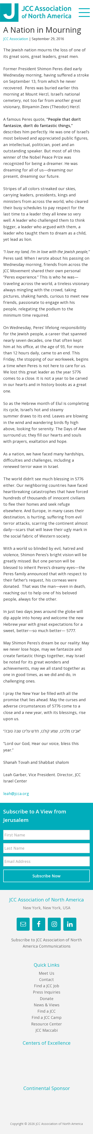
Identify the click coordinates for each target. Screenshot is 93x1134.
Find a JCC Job (46, 985)
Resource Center (46, 1023)
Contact (46, 979)
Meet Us (46, 973)
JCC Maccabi (46, 1030)
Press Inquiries (46, 992)
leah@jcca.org (16, 793)
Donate (46, 998)
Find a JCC (46, 1011)
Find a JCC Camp (47, 1017)
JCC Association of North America (43, 12)
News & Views (46, 1004)
